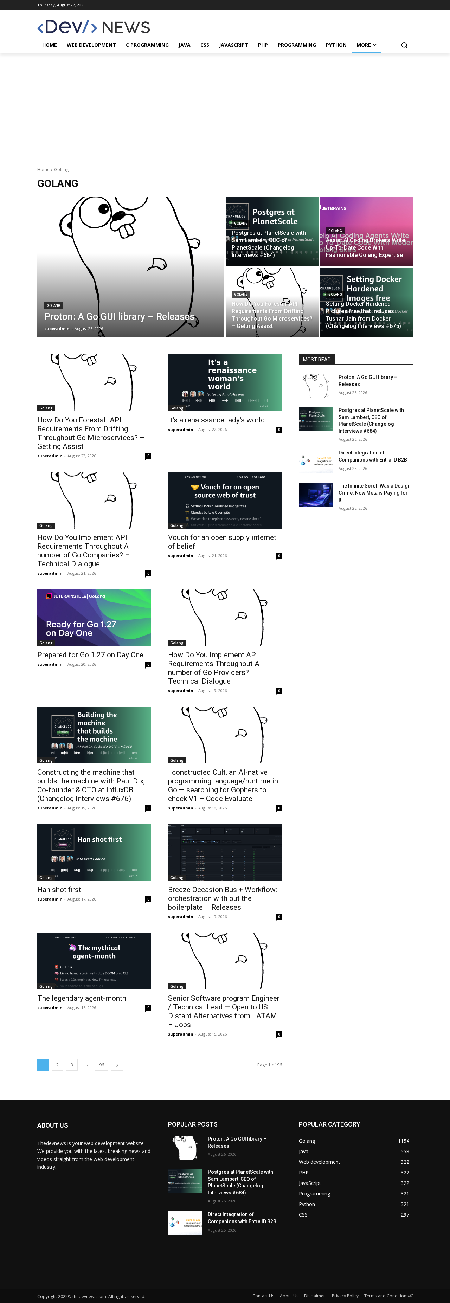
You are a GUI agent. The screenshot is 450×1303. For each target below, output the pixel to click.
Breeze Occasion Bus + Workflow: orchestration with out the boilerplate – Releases (222, 898)
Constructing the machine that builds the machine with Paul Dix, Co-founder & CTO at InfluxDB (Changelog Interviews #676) (91, 785)
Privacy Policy (345, 1296)
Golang (53, 306)
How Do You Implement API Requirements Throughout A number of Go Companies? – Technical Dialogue (83, 550)
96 (101, 1065)
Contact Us (263, 1296)
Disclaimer (315, 1296)
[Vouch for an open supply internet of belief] (225, 500)
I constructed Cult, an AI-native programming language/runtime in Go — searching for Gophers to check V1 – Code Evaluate (223, 785)
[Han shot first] (94, 852)
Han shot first (59, 889)
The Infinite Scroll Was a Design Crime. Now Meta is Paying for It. (375, 492)
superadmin (50, 455)
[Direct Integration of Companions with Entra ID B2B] (316, 461)
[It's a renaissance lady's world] (225, 382)
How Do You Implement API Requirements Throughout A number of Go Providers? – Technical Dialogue (213, 668)
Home (43, 170)
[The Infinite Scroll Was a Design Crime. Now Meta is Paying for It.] (316, 495)
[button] (404, 45)
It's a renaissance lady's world (216, 420)
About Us (289, 1296)
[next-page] (117, 1065)
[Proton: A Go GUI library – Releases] (130, 267)
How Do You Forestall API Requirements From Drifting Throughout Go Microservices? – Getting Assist (90, 433)
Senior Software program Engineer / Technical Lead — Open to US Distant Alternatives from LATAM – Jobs (223, 1011)
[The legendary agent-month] (94, 961)
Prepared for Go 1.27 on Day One (90, 655)
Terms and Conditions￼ (388, 1296)
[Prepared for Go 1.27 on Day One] (94, 617)
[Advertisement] (225, 106)
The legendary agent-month (81, 998)
